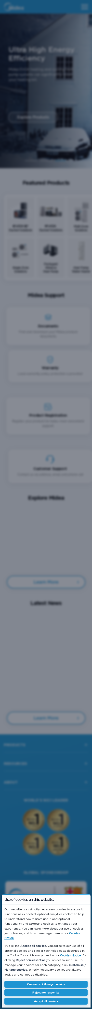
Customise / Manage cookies (46, 984)
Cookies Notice (70, 955)
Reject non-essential (45, 992)
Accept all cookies (46, 1001)
